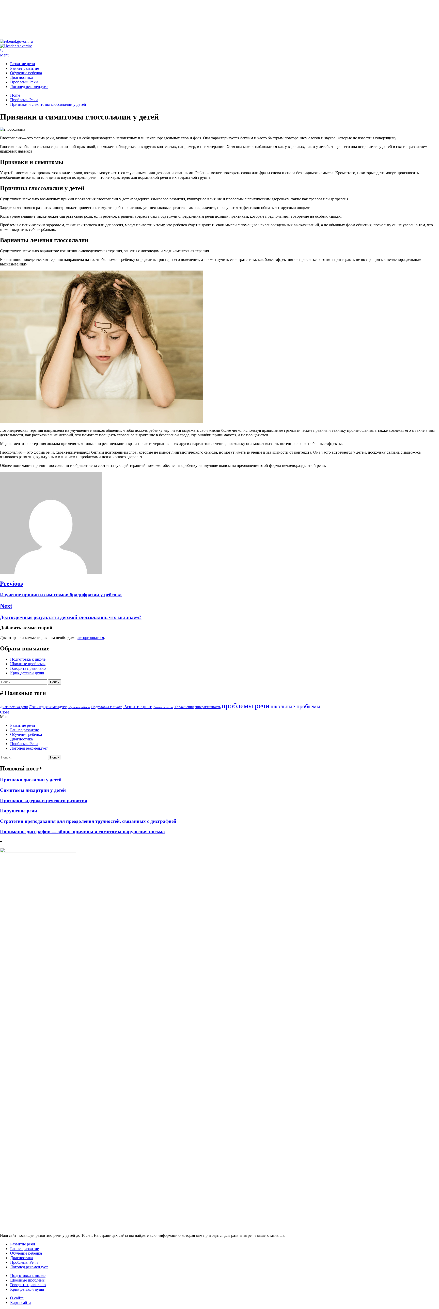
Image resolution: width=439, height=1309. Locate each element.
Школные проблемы (27, 664)
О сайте (17, 1298)
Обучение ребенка (26, 73)
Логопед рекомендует (29, 86)
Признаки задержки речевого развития (43, 800)
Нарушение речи (18, 810)
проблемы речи (246, 706)
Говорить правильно (28, 668)
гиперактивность (208, 707)
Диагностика (21, 77)
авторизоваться (90, 637)
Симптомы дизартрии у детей (33, 790)
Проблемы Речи (24, 82)
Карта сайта (20, 1302)
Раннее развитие (24, 68)
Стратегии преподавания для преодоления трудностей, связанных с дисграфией (88, 821)
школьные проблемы (295, 706)
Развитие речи (22, 64)
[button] (219, 55)
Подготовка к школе (27, 659)
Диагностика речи (14, 707)
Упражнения (184, 707)
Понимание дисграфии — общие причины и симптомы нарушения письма (82, 831)
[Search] (1, 50)
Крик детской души (27, 673)
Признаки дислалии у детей (30, 779)
